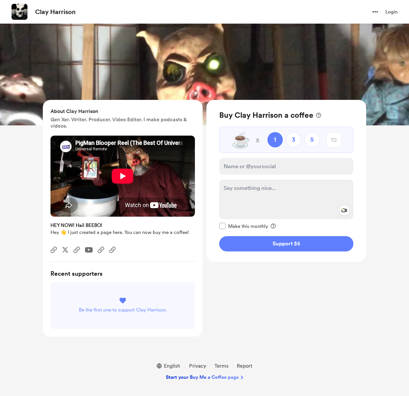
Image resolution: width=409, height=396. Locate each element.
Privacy (197, 366)
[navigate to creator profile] (19, 12)
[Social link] (53, 250)
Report (244, 366)
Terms (221, 366)
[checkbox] (243, 226)
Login (391, 12)
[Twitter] (65, 250)
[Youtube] (89, 250)
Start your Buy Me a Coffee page (202, 377)
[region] (286, 181)
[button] (375, 12)
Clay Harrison (55, 12)
